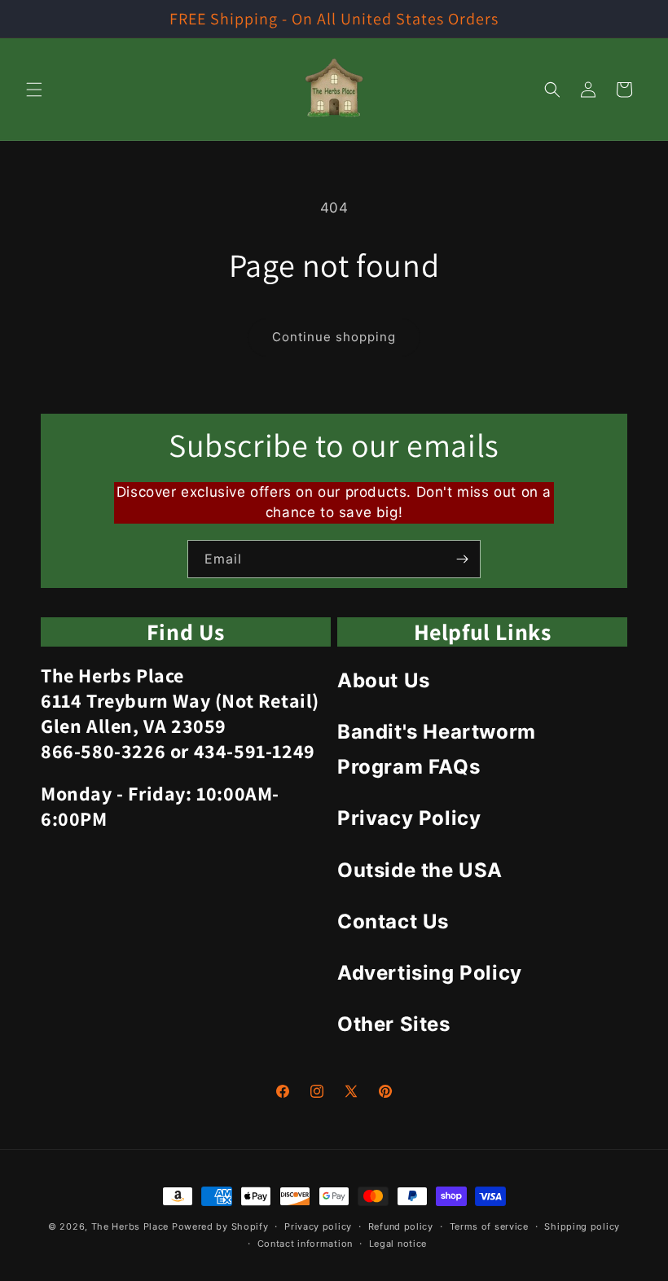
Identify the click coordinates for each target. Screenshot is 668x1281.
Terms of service (489, 1226)
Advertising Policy (429, 973)
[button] (34, 89)
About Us (383, 680)
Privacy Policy (409, 818)
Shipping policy (582, 1226)
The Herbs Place (130, 1226)
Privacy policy (318, 1226)
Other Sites (393, 1024)
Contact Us (393, 921)
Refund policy (400, 1226)
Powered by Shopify (220, 1226)
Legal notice (398, 1243)
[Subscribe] (462, 559)
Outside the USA (420, 870)
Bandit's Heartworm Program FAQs (436, 749)
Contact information (305, 1243)
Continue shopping (334, 336)
